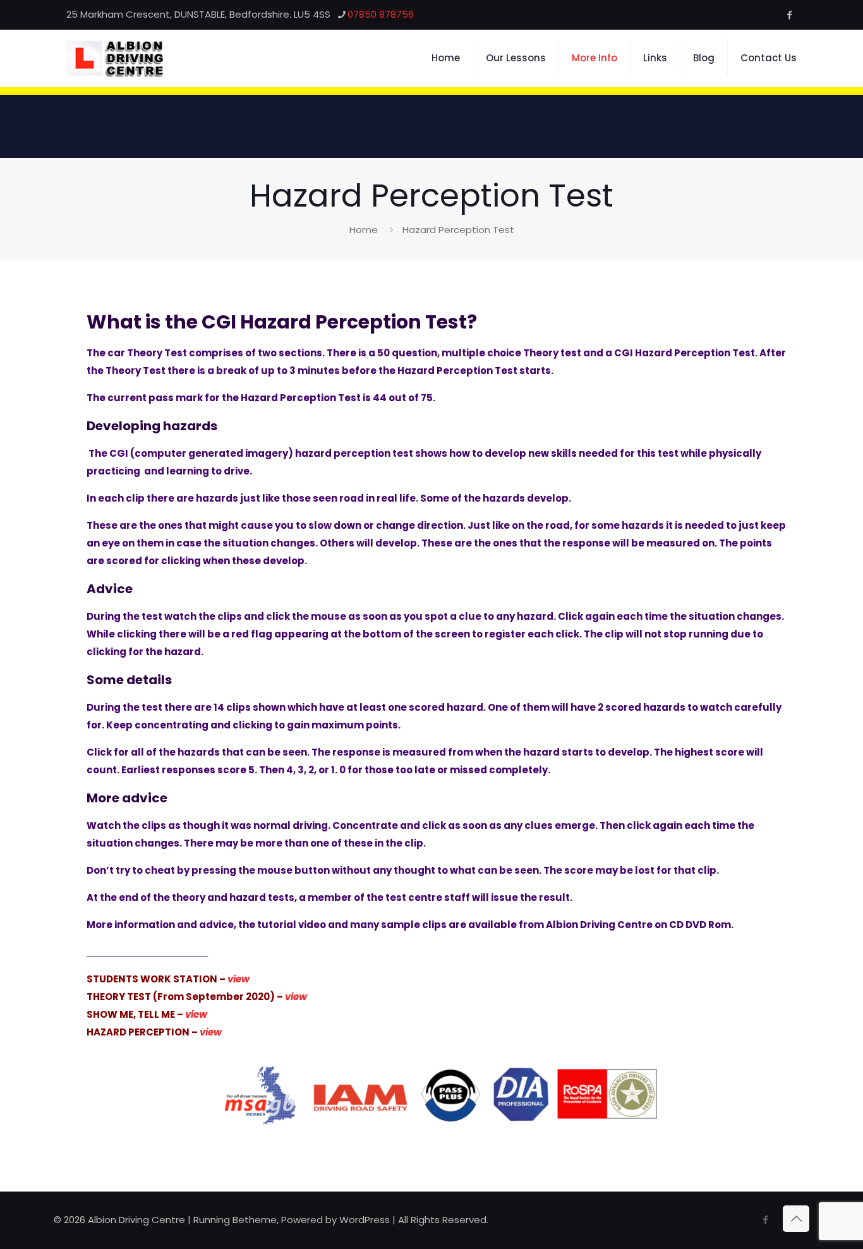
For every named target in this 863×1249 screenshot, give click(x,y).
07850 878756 (380, 14)
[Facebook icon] (789, 14)
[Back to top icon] (796, 1218)
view (196, 1014)
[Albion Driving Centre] (115, 58)
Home (363, 229)
